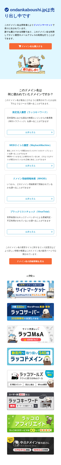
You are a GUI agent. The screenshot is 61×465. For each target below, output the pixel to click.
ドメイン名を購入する (32, 46)
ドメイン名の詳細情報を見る (30, 261)
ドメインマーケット (43, 25)
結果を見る (30, 132)
